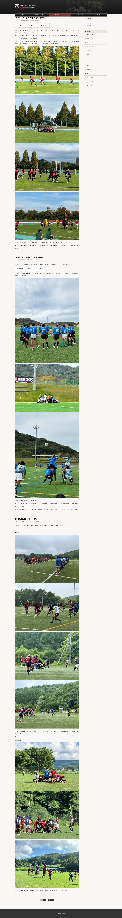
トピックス (32, 20)
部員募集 (37, 20)
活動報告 (23, 20)
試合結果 (27, 20)
